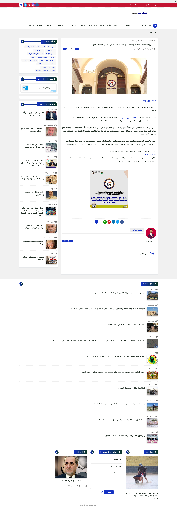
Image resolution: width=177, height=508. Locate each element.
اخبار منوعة (41, 47)
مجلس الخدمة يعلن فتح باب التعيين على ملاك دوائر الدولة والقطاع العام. (118, 293)
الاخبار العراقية (135, 41)
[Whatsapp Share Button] (105, 222)
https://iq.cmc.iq (150, 154)
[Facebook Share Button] (122, 222)
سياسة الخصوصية (135, 5)
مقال (24, 60)
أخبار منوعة (93, 25)
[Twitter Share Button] (117, 222)
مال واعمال (33, 60)
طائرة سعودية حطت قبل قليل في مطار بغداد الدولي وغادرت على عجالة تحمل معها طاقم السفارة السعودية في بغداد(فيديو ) (98, 340)
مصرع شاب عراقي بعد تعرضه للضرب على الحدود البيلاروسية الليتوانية (119, 404)
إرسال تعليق (67, 241)
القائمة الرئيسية (145, 25)
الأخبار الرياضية (105, 25)
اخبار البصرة (118, 25)
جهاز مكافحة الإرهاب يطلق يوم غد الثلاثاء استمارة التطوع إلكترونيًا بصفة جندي (116, 356)
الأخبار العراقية (130, 25)
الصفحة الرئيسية (148, 41)
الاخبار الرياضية (30, 47)
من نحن (154, 5)
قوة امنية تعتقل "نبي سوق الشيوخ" (131, 388)
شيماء (83, 486)
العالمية (75, 25)
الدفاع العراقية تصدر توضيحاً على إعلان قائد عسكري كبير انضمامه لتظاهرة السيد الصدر (113, 372)
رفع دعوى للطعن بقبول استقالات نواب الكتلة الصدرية (124, 436)
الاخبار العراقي (50, 50)
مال (41, 60)
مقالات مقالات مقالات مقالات (45, 70)
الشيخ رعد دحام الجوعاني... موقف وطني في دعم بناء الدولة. (34, 227)
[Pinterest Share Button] (113, 222)
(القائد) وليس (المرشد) (71, 480)
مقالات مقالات (42, 64)
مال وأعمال (50, 25)
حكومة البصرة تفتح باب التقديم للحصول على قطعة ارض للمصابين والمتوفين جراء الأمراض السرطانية (108, 308)
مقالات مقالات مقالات (48, 67)
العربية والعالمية (42, 57)
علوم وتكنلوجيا (63, 25)
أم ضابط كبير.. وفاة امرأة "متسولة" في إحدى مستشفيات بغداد (121, 420)
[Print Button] (96, 222)
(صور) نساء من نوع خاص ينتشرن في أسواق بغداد (126, 324)
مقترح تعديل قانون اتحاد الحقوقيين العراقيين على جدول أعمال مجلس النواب (32, 162)
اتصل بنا (146, 5)
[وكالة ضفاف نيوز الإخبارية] (140, 13)
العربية (83, 25)
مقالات (40, 25)
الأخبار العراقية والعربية (36, 54)
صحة (32, 57)
